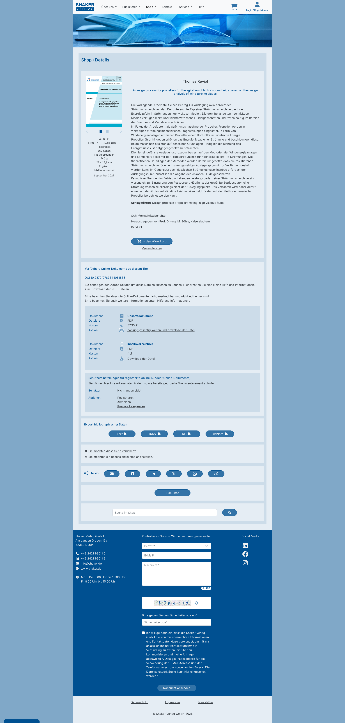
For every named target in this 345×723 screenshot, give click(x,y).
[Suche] (229, 512)
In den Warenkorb (155, 241)
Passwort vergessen (131, 406)
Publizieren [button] (130, 7)
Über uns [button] (107, 7)
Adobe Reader (120, 285)
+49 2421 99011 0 (93, 553)
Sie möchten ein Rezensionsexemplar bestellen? (120, 457)
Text (120, 434)
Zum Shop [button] (173, 493)
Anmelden (124, 402)
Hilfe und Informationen (238, 285)
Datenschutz (139, 702)
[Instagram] (245, 563)
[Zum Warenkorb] (234, 7)
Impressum (172, 702)
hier (186, 671)
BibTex (152, 434)
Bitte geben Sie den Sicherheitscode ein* (169, 615)
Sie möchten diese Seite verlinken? (112, 451)
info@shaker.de (91, 563)
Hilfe (201, 7)
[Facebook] (245, 554)
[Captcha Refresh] (196, 603)
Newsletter (205, 702)
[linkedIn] (245, 545)
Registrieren (125, 397)
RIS (184, 434)
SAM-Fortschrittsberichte (148, 215)
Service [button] (184, 7)
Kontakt (167, 7)
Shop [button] (152, 7)
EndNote (217, 434)
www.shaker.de (91, 568)
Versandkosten (152, 248)
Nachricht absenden (176, 688)
